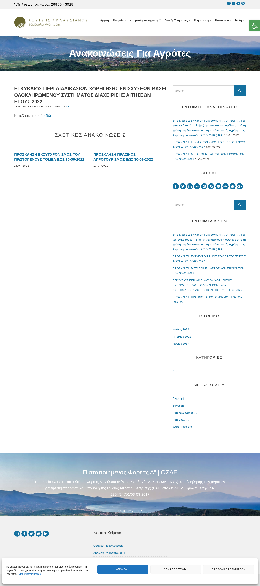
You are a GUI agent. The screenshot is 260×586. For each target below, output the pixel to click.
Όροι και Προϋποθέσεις (108, 545)
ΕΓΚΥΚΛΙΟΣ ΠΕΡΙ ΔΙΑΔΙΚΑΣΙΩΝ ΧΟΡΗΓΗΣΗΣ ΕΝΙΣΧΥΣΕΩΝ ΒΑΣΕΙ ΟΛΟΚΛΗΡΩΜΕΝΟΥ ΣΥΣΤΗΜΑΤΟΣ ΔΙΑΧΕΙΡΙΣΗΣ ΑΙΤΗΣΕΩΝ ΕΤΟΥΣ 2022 (207, 285)
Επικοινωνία (223, 20)
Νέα (69, 106)
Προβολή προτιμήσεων (228, 569)
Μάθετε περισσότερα (30, 574)
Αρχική (104, 20)
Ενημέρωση (201, 20)
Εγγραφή (178, 398)
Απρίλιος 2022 (182, 336)
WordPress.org (182, 426)
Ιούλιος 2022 (181, 329)
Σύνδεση (178, 405)
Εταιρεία (118, 20)
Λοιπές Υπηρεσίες (176, 20)
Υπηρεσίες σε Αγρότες (144, 20)
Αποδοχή (122, 569)
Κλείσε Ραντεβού (130, 511)
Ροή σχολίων (181, 419)
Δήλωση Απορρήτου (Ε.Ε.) (110, 552)
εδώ (47, 116)
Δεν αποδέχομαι (175, 569)
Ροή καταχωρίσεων (185, 412)
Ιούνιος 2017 (181, 343)
